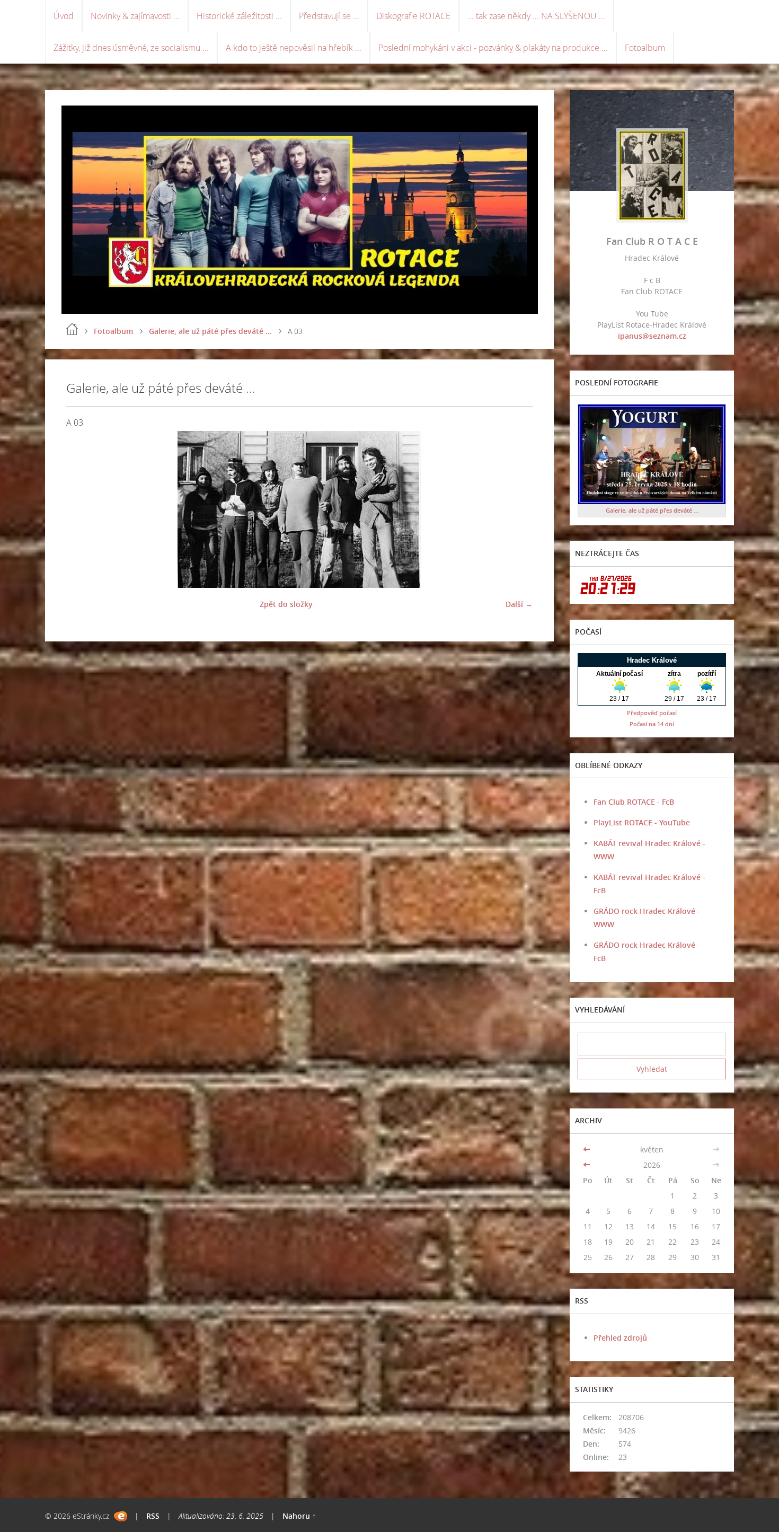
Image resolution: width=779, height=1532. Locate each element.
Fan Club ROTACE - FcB (634, 802)
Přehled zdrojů (620, 1338)
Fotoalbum (645, 48)
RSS (153, 1516)
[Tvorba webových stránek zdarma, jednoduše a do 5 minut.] (120, 1516)
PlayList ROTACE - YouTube (642, 822)
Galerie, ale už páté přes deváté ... (210, 331)
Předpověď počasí (652, 713)
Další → (519, 604)
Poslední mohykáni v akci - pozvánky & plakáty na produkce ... (493, 48)
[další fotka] (515, 509)
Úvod (64, 16)
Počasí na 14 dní (652, 724)
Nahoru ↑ (299, 1516)
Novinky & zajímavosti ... (135, 16)
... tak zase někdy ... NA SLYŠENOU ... (536, 16)
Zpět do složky (286, 604)
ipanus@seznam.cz (652, 336)
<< (587, 1149)
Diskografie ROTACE (413, 16)
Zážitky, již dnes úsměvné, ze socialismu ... (131, 48)
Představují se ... (329, 16)
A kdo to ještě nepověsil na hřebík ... (293, 48)
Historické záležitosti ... (239, 16)
